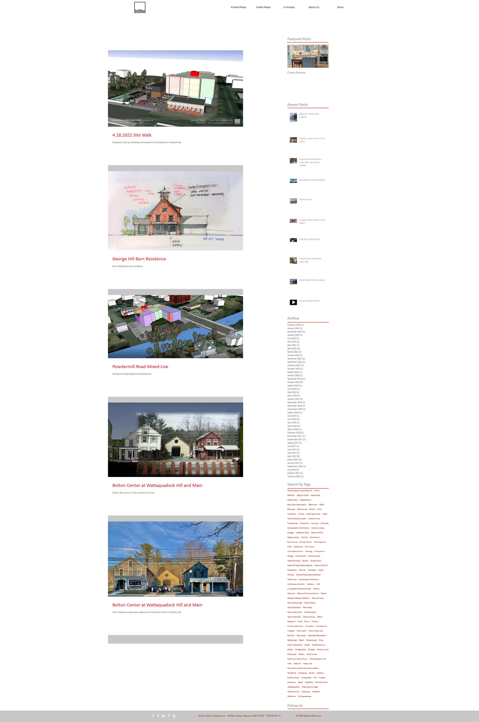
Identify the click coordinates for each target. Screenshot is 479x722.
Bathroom (313, 505)
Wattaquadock (293, 687)
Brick (320, 509)
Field (289, 547)
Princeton (309, 626)
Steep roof (307, 664)
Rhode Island (311, 640)
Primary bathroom (295, 626)
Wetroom (291, 696)
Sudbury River (293, 678)
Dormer (304, 537)
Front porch (319, 551)
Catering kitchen (313, 514)
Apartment (315, 495)
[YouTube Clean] (174, 715)
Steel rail (297, 664)
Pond (300, 622)
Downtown (315, 537)
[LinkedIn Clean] (163, 715)
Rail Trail (291, 636)
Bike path (291, 509)
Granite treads (314, 556)
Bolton (312, 509)
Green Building (293, 561)
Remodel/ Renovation (317, 636)
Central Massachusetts (296, 519)
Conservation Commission (298, 528)
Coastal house (314, 519)
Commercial (292, 523)
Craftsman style (302, 533)
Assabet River (305, 500)
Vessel (300, 682)
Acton (316, 491)
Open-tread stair (294, 617)
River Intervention (295, 645)
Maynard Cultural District (308, 594)
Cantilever (291, 514)
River (321, 640)
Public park (301, 631)
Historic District (321, 566)
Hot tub (302, 570)
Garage (290, 556)
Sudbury (320, 673)
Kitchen (290, 575)
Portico (315, 622)
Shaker (290, 650)
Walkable (309, 682)
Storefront (291, 673)
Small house (312, 654)
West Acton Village (310, 687)
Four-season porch (295, 551)
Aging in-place (303, 495)
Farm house (292, 542)
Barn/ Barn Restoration (296, 505)
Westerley (306, 692)
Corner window (318, 528)
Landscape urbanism (296, 584)
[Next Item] (322, 56)
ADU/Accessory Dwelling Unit (299, 491)
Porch (306, 622)
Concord (314, 523)
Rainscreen (301, 636)
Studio (312, 673)
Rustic (307, 645)
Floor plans (309, 547)
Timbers (322, 678)
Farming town (320, 542)
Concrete (324, 523)
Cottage (290, 533)
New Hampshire (294, 608)
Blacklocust (302, 509)
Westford (316, 692)
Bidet (322, 505)
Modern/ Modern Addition (298, 598)
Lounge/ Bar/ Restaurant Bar (299, 589)
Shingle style (300, 650)
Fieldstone (298, 547)
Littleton (310, 584)
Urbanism (291, 682)
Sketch (301, 654)
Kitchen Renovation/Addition (308, 575)
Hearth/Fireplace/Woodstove (299, 566)
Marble (316, 589)
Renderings (292, 640)
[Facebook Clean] (158, 715)
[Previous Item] (293, 56)
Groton (305, 561)
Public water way (316, 631)
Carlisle (301, 514)
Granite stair (300, 556)
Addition (291, 495)
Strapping (302, 673)
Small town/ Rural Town (297, 659)
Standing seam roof (318, 659)
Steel (289, 664)
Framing (308, 551)
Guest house (316, 561)
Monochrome (318, 598)
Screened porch (318, 645)
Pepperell (291, 622)
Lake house (292, 580)
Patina (319, 617)
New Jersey (307, 608)
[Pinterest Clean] (168, 715)
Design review (293, 537)
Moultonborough (294, 603)
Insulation (312, 570)
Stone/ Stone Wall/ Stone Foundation (303, 668)
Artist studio (292, 500)
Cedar (325, 514)
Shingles (311, 650)
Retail (301, 640)
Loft (318, 584)
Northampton (310, 612)
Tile (314, 678)
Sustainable (306, 678)
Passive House (309, 617)
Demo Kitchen (317, 533)
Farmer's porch (305, 542)
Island (321, 570)
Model (323, 594)
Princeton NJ (321, 626)
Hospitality (292, 570)
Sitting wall (292, 654)
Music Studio (309, 603)
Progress (291, 631)
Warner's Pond (321, 682)
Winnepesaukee (304, 696)
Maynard (291, 594)
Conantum (304, 523)
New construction (294, 612)
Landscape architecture (308, 580)
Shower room (323, 650)
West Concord (293, 692)
